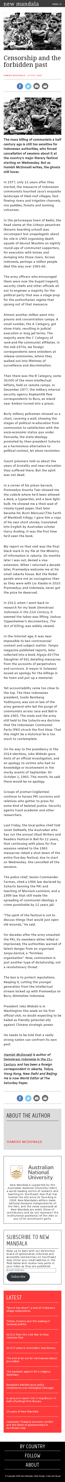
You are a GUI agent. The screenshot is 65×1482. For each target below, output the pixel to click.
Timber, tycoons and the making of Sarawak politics (28, 1323)
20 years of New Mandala (22, 1412)
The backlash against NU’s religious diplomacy (28, 1374)
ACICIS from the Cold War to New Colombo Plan (27, 1336)
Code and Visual (53, 1476)
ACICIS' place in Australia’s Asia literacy (31, 1348)
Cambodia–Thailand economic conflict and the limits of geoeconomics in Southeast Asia (29, 1425)
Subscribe (18, 1277)
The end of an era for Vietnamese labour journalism (31, 1360)
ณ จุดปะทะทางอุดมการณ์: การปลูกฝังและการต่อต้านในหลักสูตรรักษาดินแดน (31, 1400)
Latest (14, 1297)
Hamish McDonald (14, 75)
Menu (55, 4)
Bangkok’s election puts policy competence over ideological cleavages (30, 1387)
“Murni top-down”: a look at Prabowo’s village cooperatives (30, 1310)
